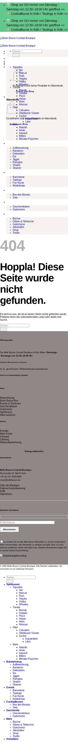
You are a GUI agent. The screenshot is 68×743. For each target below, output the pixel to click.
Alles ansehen (7, 415)
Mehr (15, 124)
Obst (15, 627)
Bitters (22, 136)
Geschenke (12, 202)
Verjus (22, 98)
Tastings (17, 179)
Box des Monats (21, 194)
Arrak (22, 130)
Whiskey (23, 84)
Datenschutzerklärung (18, 550)
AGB (2, 491)
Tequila (23, 598)
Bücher (16, 218)
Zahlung (4, 439)
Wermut (23, 104)
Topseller (17, 67)
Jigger (16, 159)
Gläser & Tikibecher (23, 221)
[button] (7, 67)
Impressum (6, 494)
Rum (21, 595)
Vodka (22, 81)
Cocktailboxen (14, 190)
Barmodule (19, 177)
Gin (21, 590)
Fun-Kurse (18, 182)
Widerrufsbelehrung (10, 442)
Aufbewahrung (20, 148)
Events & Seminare (10, 403)
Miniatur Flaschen (28, 138)
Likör (28, 121)
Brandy (23, 90)
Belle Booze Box (9, 400)
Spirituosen (13, 62)
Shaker (16, 165)
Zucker (22, 116)
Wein (22, 101)
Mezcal (23, 593)
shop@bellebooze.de (10, 480)
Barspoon (18, 150)
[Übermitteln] (16, 55)
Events (10, 172)
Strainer (17, 168)
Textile (16, 232)
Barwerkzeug (14, 143)
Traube (16, 87)
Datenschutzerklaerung (12, 488)
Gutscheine (19, 209)
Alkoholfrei (18, 227)
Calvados (24, 110)
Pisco (22, 95)
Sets (15, 197)
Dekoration (19, 153)
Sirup (15, 230)
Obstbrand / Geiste (29, 113)
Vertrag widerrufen (34, 451)
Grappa (23, 93)
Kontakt (4, 430)
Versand (4, 436)
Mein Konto (6, 433)
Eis (14, 156)
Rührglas (17, 162)
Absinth (23, 127)
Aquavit (23, 133)
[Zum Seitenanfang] (0, 572)
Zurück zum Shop (18, 124)
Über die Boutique (10, 485)
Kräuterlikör (31, 118)
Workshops (19, 185)
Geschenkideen (21, 206)
